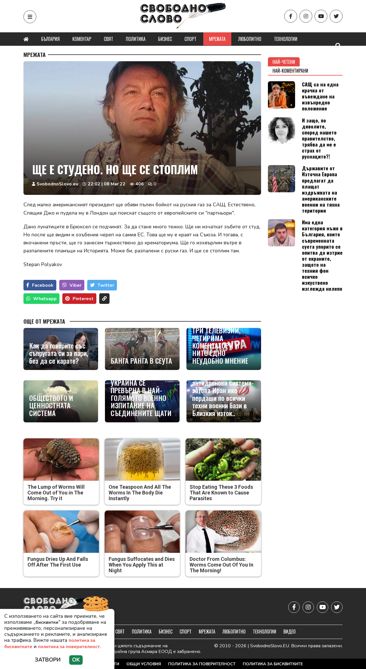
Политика (136, 38)
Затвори (48, 660)
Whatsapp (45, 299)
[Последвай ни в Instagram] (305, 16)
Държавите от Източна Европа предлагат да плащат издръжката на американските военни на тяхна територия (321, 189)
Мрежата (217, 38)
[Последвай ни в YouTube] (321, 16)
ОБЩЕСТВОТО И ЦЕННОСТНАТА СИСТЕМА (51, 405)
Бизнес (165, 38)
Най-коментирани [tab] (290, 70)
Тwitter (106, 285)
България (50, 38)
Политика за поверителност (202, 664)
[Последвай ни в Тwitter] (336, 16)
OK (76, 660)
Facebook (42, 285)
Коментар (81, 38)
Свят (108, 38)
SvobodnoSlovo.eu (57, 184)
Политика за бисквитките (273, 664)
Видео (289, 631)
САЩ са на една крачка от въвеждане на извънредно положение (320, 96)
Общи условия (143, 664)
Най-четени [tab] (283, 61)
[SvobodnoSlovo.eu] (56, 607)
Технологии (285, 38)
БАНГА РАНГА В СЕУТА (141, 360)
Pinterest (83, 299)
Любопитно (249, 38)
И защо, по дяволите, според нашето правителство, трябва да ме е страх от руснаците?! (319, 138)
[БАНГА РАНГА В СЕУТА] (142, 349)
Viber (75, 285)
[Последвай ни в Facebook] (290, 16)
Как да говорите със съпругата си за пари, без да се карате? (58, 353)
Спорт (190, 38)
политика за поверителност (69, 647)
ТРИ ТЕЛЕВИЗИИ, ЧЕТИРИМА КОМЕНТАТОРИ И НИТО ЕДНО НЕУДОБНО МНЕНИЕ (220, 345)
